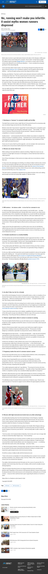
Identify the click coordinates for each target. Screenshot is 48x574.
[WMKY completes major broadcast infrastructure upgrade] (5, 550)
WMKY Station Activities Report (21, 570)
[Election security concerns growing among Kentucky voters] (5, 509)
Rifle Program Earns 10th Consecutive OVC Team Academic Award (24, 532)
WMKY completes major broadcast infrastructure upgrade (22, 548)
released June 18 (14, 69)
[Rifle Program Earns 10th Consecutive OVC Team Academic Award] (5, 534)
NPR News (3, 13)
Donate (43, 2)
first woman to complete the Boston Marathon (30, 255)
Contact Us (39, 569)
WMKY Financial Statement (21, 563)
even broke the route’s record (9, 308)
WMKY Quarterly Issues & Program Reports (31, 563)
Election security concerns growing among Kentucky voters (23, 507)
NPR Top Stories (16, 485)
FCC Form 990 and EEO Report (40, 563)
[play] (3, 6)
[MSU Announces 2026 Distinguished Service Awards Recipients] (5, 542)
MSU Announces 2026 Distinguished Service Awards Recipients (24, 540)
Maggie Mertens (21, 61)
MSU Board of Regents (30, 568)
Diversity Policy (30, 570)
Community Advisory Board (22, 567)
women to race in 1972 (33, 259)
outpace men (22, 169)
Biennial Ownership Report (41, 567)
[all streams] (46, 6)
